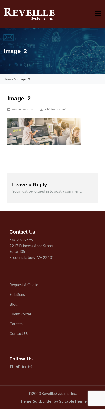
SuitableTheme (73, 401)
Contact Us (19, 333)
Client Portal (20, 313)
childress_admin (56, 109)
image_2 (22, 158)
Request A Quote (24, 284)
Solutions (17, 294)
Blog (14, 304)
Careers (16, 323)
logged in (41, 191)
